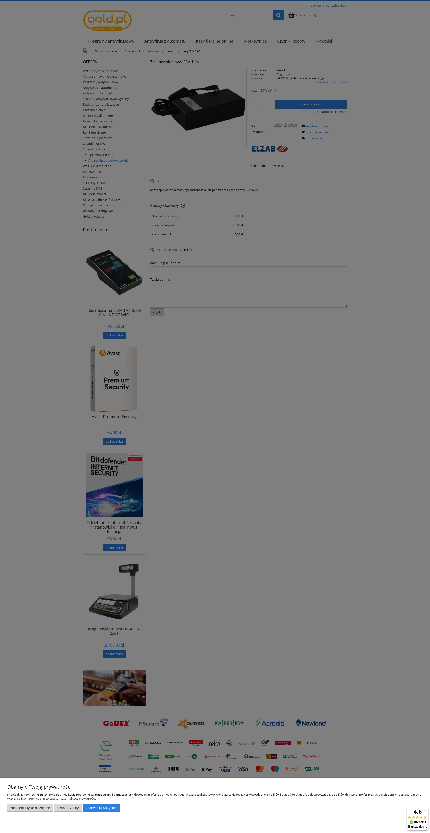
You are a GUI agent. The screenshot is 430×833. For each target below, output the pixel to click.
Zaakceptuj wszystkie (101, 808)
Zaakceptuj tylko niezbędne (30, 808)
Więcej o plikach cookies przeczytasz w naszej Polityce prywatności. (51, 799)
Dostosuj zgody (68, 808)
